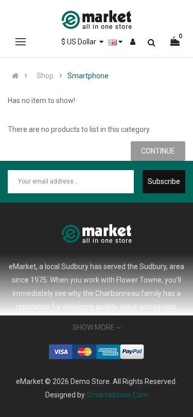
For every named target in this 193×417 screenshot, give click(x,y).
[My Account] (133, 41)
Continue (158, 151)
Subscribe (164, 181)
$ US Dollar (80, 42)
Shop (45, 75)
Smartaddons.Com (117, 395)
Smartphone (88, 75)
